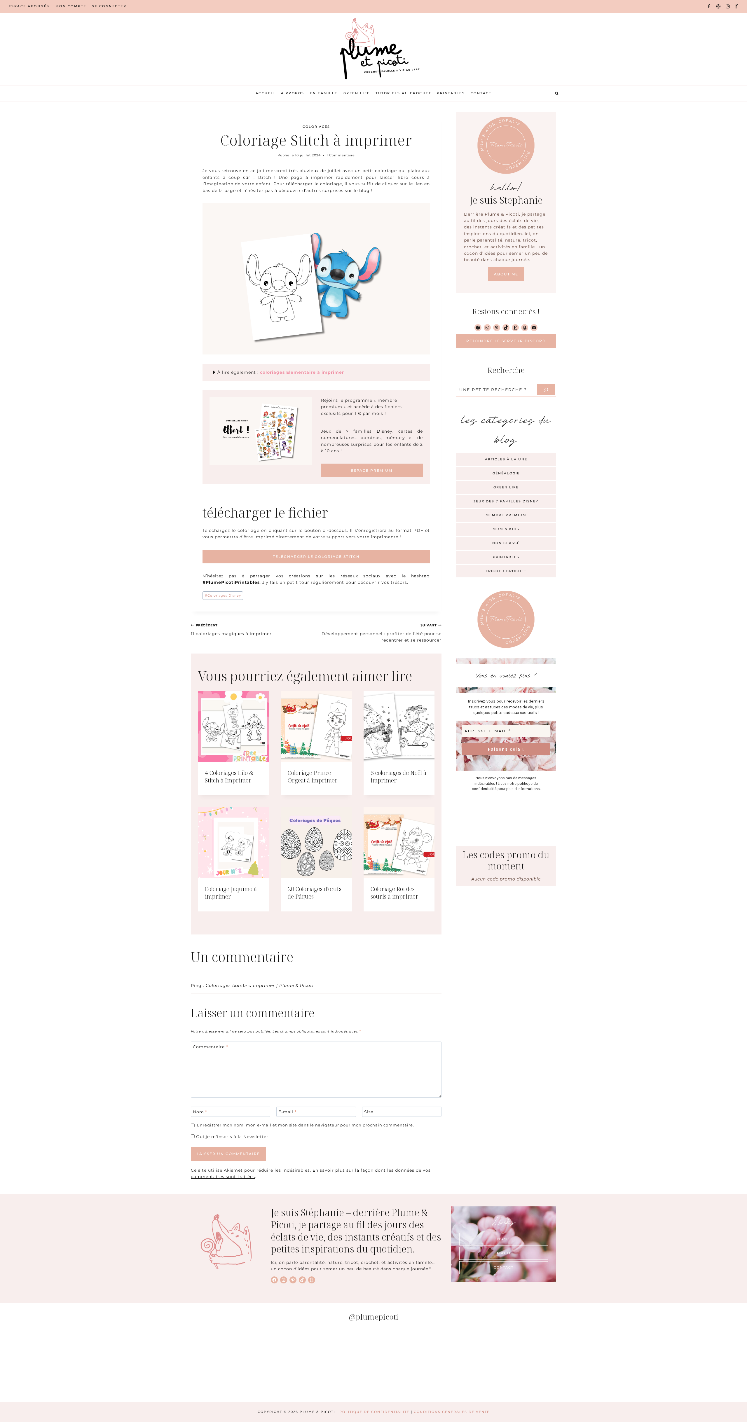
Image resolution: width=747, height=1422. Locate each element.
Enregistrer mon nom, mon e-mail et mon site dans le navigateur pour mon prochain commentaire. (305, 1125)
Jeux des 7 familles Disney (506, 501)
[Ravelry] (737, 6)
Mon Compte (70, 6)
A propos (292, 93)
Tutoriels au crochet (403, 93)
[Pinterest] (718, 6)
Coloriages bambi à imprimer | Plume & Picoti (260, 985)
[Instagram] (728, 6)
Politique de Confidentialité (374, 1412)
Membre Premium (506, 515)
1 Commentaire (341, 155)
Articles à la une (506, 459)
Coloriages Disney (223, 595)
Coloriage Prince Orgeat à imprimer (313, 776)
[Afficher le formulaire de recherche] (556, 93)
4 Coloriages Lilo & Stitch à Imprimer (229, 776)
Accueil (265, 93)
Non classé (506, 543)
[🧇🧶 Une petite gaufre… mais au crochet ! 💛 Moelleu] (61, 1364)
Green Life (356, 93)
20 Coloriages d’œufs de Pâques (314, 892)
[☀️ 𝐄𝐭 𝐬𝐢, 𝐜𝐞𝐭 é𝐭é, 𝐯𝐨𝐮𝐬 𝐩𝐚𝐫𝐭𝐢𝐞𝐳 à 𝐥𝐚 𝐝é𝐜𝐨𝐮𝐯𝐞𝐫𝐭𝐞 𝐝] (686, 1364)
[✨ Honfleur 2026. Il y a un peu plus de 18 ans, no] (436, 1364)
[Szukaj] (546, 389)
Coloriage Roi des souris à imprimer (394, 892)
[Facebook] (709, 6)
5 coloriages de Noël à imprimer (398, 776)
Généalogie (506, 473)
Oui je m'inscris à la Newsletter (231, 1136)
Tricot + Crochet (506, 571)
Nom (200, 1111)
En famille (324, 93)
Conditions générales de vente (452, 1412)
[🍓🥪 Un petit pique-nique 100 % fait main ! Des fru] (311, 1364)
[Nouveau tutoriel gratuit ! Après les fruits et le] (561, 1364)
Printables (451, 93)
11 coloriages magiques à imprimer (231, 629)
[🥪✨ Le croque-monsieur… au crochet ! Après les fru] (186, 1364)
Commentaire (210, 1046)
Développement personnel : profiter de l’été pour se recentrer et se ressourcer (381, 633)
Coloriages (316, 127)
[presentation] (233, 726)
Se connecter (109, 6)
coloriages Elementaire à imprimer (301, 372)
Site (368, 1111)
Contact (481, 93)
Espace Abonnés (29, 6)
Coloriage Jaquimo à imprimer (231, 892)
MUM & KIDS (506, 529)
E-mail (287, 1111)
